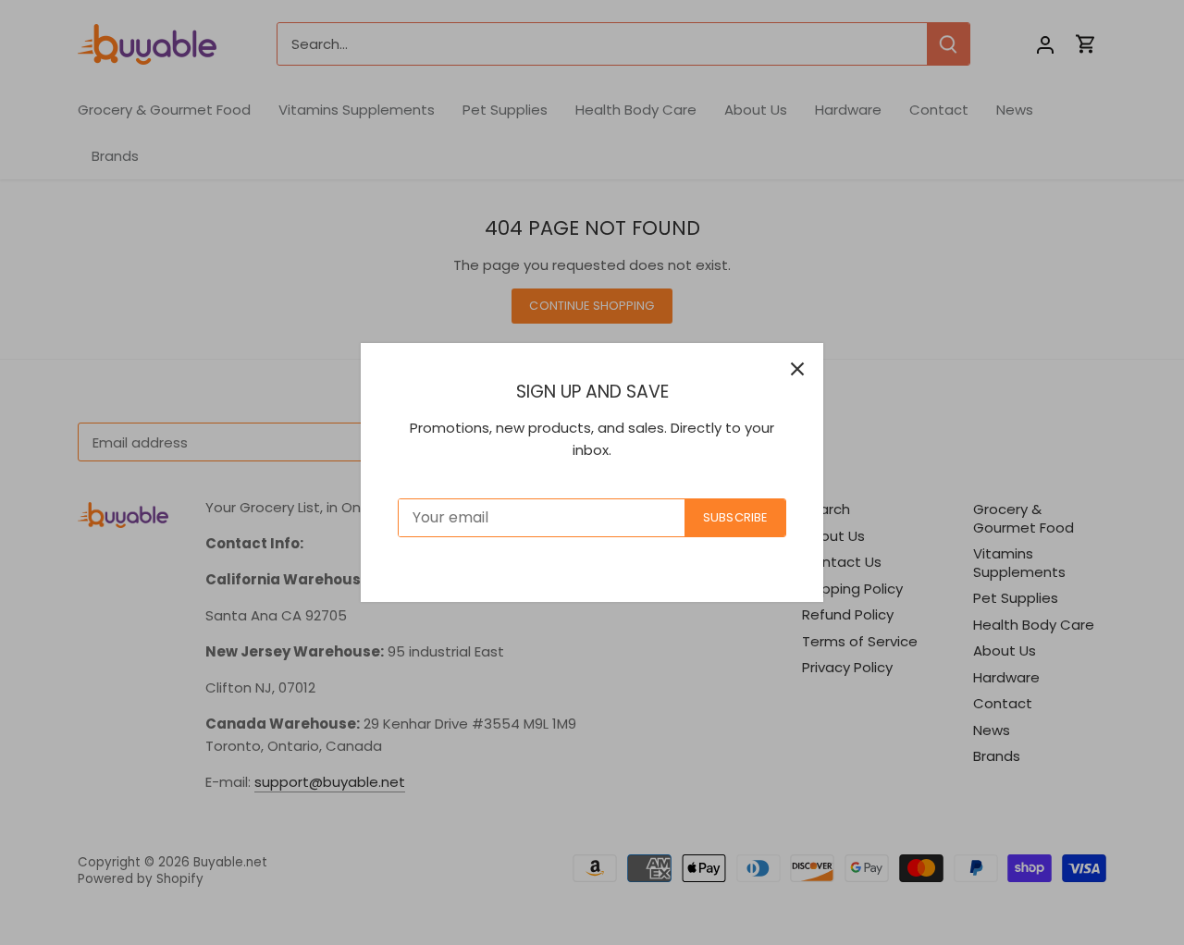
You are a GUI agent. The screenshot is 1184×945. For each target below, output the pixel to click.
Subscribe (735, 517)
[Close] (797, 369)
